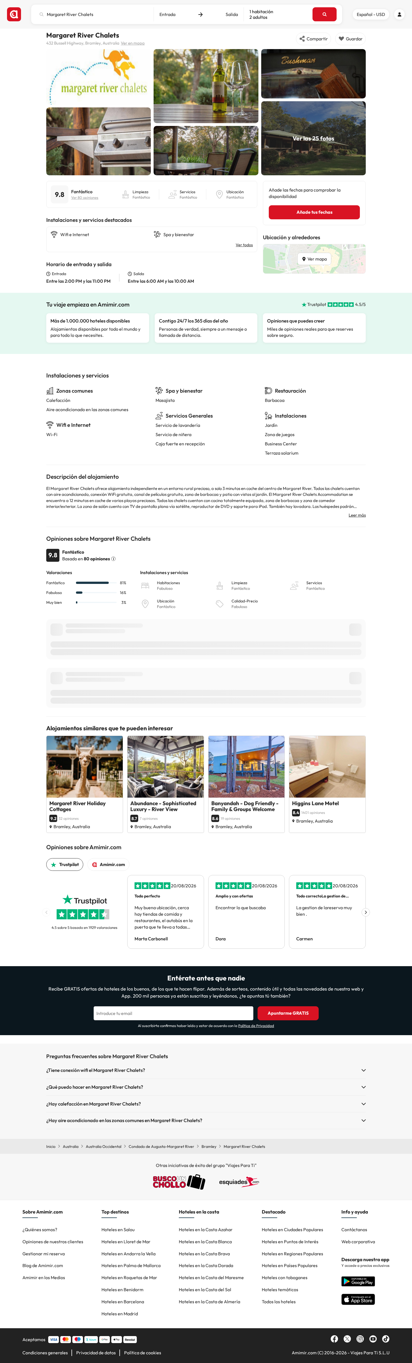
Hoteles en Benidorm (122, 1289)
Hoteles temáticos (280, 1289)
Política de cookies (142, 1352)
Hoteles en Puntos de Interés (290, 1241)
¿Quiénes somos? (39, 1229)
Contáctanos (354, 1229)
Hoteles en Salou (118, 1229)
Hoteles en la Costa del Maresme (211, 1277)
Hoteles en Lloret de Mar (126, 1241)
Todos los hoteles (279, 1301)
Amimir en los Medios (43, 1277)
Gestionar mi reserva (43, 1253)
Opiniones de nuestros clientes (52, 1241)
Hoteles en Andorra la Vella (128, 1253)
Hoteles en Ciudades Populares (292, 1229)
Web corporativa (358, 1241)
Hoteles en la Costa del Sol (205, 1289)
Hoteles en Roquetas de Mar (129, 1277)
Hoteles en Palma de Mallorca (131, 1265)
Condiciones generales (45, 1352)
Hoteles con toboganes (284, 1277)
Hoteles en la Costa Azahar (206, 1229)
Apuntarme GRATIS (288, 1013)
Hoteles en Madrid (119, 1313)
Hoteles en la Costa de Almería (209, 1301)
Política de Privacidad (256, 1025)
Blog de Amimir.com (42, 1265)
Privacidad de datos (96, 1352)
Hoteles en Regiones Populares (292, 1253)
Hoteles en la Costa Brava (204, 1253)
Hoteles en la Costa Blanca (205, 1241)
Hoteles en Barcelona (122, 1301)
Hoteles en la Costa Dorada (206, 1265)
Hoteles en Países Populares (290, 1265)
